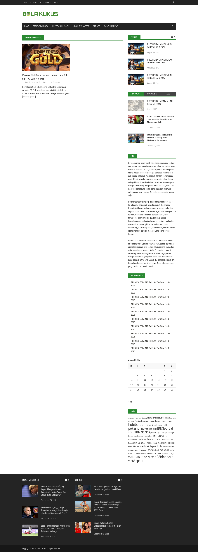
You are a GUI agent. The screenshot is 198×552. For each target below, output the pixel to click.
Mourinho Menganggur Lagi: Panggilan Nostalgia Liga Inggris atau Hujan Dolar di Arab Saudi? (54, 510)
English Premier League (145, 421)
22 (165, 385)
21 (158, 385)
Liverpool (163, 436)
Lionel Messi (154, 436)
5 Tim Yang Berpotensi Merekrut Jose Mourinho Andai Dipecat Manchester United (160, 119)
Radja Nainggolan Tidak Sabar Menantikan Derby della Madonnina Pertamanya (159, 137)
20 (152, 385)
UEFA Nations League (166, 453)
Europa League (160, 421)
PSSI (129, 450)
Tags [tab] (168, 94)
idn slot (159, 227)
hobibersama (138, 424)
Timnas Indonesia (140, 454)
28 (158, 389)
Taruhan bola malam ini (158, 450)
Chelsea (165, 418)
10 (131, 380)
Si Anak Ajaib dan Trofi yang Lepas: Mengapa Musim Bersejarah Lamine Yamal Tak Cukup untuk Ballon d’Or (53, 490)
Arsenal (131, 418)
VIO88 (161, 214)
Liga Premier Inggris (141, 436)
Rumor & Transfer (81, 26)
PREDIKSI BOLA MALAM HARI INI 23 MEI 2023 (160, 102)
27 (152, 389)
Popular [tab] (136, 94)
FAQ (41, 2)
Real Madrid (135, 450)
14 (158, 380)
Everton (169, 421)
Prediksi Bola (140, 443)
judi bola (153, 433)
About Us (26, 2)
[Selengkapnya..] (29, 96)
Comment (56, 82)
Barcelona (138, 418)
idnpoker (143, 428)
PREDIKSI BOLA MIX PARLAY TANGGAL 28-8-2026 (159, 61)
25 (138, 389)
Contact (34, 2)
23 (172, 385)
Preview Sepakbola (169, 447)
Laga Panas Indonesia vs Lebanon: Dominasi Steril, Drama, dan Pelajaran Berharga (55, 529)
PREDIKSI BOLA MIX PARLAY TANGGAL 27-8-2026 (159, 76)
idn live (152, 425)
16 (172, 380)
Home (26, 26)
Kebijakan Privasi (50, 2)
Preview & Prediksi (60, 26)
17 (131, 385)
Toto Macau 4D (150, 260)
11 (138, 380)
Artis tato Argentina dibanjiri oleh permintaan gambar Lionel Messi (107, 488)
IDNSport (163, 428)
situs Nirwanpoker (151, 243)
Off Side (96, 26)
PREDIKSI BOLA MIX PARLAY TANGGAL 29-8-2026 (159, 45)
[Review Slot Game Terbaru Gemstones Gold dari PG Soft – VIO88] (46, 57)
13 (152, 380)
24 (131, 389)
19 (145, 385)
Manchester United (151, 439)
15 (165, 380)
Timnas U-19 (151, 454)
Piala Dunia (166, 439)
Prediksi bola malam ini (156, 443)
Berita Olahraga (40, 26)
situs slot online (137, 205)
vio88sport (135, 461)
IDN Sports (142, 432)
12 (145, 380)
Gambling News (111, 26)
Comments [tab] (152, 94)
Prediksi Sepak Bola (151, 446)
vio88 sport (144, 457)
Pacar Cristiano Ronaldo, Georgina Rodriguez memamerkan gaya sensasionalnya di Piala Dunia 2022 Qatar (108, 506)
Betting (144, 418)
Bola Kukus (43, 82)
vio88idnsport (162, 457)
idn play (162, 185)
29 (165, 389)
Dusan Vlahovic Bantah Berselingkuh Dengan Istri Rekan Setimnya (107, 526)
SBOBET (143, 450)
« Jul (130, 401)
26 (145, 389)
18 (138, 385)
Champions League (154, 418)
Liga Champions (163, 432)
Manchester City (134, 439)
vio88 (131, 457)
